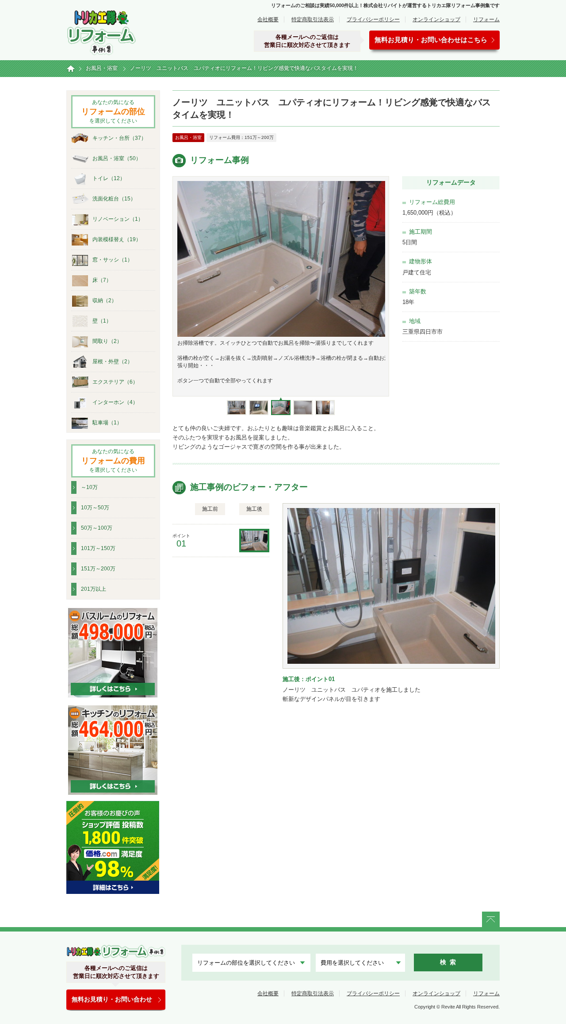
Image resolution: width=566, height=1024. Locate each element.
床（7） (101, 280)
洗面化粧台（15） (114, 199)
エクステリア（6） (115, 382)
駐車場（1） (107, 423)
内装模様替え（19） (116, 239)
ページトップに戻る (491, 919)
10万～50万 (95, 507)
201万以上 (93, 589)
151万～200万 (98, 569)
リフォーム (486, 19)
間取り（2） (107, 341)
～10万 (89, 487)
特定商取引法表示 (312, 19)
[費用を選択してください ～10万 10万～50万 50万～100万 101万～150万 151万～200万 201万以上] (360, 963)
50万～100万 (96, 528)
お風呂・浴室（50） (116, 158)
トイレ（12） (108, 178)
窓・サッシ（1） (112, 260)
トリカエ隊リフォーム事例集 (101, 31)
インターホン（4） (115, 402)
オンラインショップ (436, 19)
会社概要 (268, 19)
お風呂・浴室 (188, 137)
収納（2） (104, 300)
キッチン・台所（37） (119, 138)
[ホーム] (70, 69)
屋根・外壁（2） (112, 361)
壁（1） (101, 321)
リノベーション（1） (117, 219)
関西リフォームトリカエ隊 (115, 951)
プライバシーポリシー (373, 19)
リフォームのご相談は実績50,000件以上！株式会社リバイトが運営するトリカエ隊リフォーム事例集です (385, 5)
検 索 (448, 962)
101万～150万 (98, 548)
